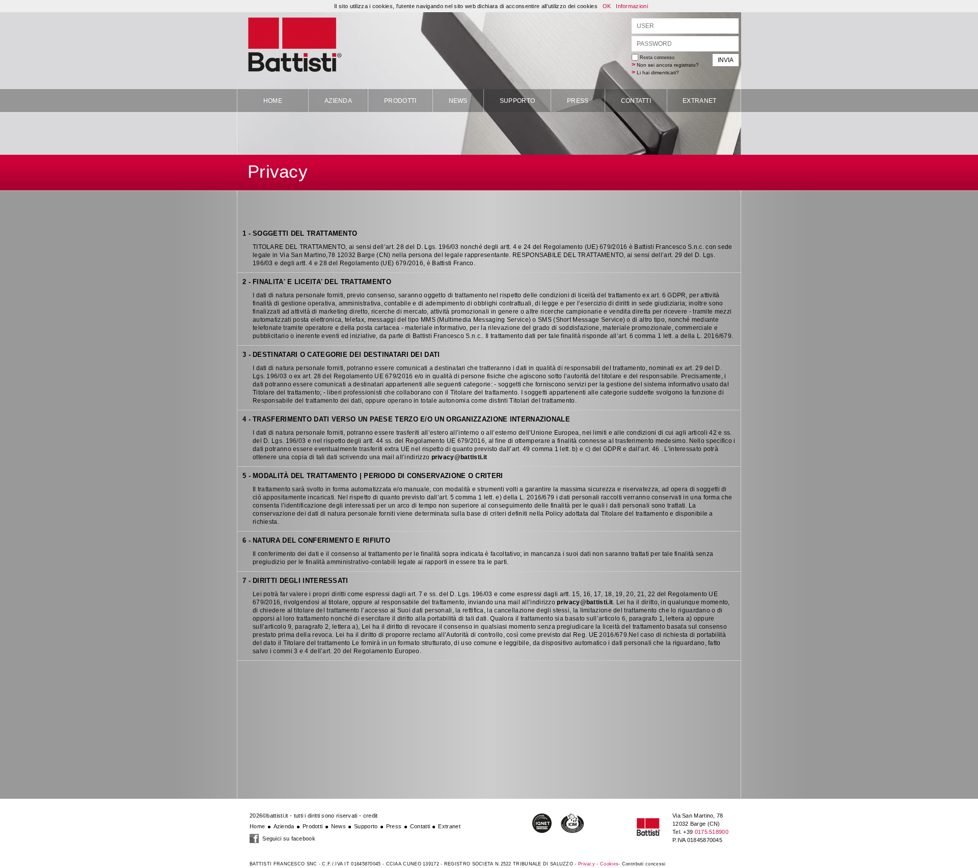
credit (370, 816)
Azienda (338, 100)
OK (607, 6)
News (458, 100)
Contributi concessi (644, 863)
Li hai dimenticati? (658, 72)
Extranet (699, 100)
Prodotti (400, 100)
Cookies (609, 863)
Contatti (636, 100)
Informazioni (632, 6)
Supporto (517, 100)
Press (578, 100)
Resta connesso (656, 57)
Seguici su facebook (288, 838)
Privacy (586, 863)
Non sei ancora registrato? (668, 65)
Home (272, 100)
